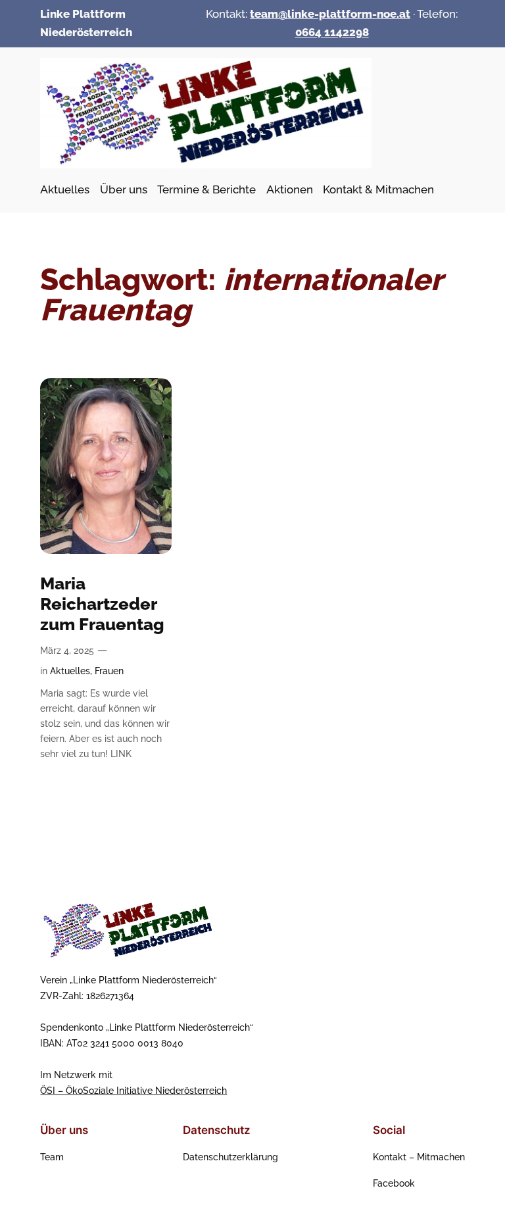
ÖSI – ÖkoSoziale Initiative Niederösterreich (133, 1090)
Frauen (109, 670)
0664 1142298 (332, 32)
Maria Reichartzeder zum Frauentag (102, 604)
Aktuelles (70, 670)
